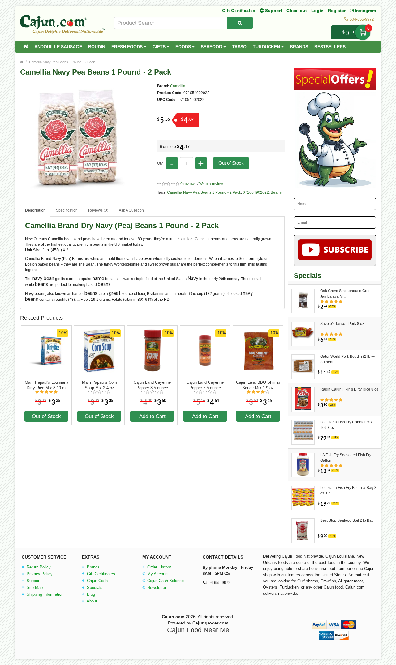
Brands (299, 46)
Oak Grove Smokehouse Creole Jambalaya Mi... (347, 294)
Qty (160, 163)
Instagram (365, 10)
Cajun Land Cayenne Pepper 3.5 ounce (152, 385)
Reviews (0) (98, 210)
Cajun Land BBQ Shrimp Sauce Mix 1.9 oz (258, 385)
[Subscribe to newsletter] (335, 250)
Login (317, 10)
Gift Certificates (238, 10)
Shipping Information (44, 594)
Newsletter (156, 587)
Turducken (267, 46)
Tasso (239, 46)
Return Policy (38, 567)
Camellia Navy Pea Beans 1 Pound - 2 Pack (62, 62)
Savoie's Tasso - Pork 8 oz (342, 324)
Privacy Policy (39, 574)
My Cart (362, 32)
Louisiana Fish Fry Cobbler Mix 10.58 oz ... (346, 425)
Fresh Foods (127, 46)
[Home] (25, 47)
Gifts (160, 46)
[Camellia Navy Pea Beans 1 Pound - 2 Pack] (74, 188)
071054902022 (256, 192)
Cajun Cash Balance (165, 580)
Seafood (212, 46)
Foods (183, 46)
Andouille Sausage (58, 46)
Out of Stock (231, 163)
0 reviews (188, 184)
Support (33, 580)
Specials (94, 587)
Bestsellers (330, 46)
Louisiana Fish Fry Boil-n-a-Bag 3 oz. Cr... (348, 490)
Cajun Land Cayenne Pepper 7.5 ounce (205, 385)
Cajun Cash (97, 580)
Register (337, 10)
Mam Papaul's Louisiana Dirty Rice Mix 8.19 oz (46, 385)
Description (35, 210)
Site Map (34, 587)
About (91, 601)
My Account (157, 574)
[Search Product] (240, 23)
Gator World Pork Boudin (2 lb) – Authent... (347, 359)
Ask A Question (131, 210)
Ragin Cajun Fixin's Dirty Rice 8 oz (349, 389)
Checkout (296, 10)
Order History (158, 567)
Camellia (177, 86)
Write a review (211, 184)
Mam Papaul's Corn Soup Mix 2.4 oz (99, 385)
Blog (90, 594)
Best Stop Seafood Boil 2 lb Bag (347, 520)
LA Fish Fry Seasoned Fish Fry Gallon (345, 458)
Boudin (96, 46)
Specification (67, 210)
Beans (276, 192)
